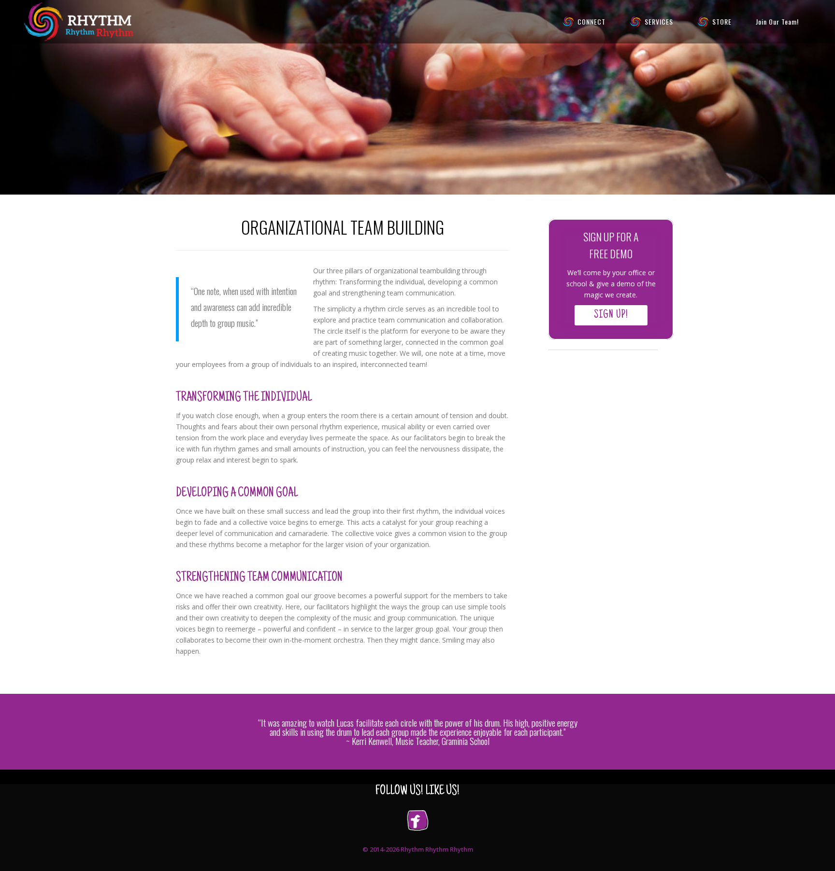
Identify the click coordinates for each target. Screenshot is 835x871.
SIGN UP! (611, 315)
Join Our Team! (777, 21)
